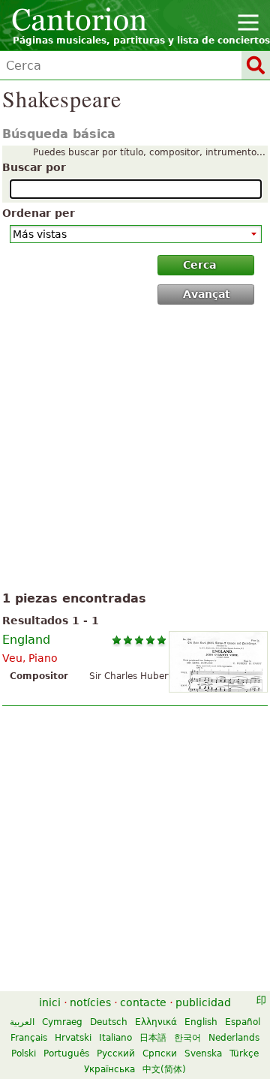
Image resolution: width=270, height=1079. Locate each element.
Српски (159, 1053)
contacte (143, 1002)
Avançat (206, 294)
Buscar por (34, 167)
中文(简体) (164, 1069)
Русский (116, 1053)
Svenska (203, 1053)
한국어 (187, 1037)
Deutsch (109, 1022)
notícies (90, 1002)
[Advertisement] (135, 451)
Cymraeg (62, 1022)
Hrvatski (73, 1037)
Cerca (199, 265)
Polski (23, 1053)
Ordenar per (38, 213)
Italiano (115, 1037)
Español (242, 1022)
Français (28, 1037)
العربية (22, 1022)
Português (66, 1053)
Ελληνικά (156, 1022)
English (201, 1022)
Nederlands (234, 1037)
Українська (109, 1069)
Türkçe (244, 1053)
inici (50, 1002)
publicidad (203, 1002)
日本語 (153, 1037)
